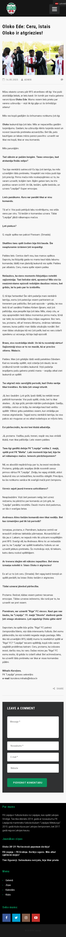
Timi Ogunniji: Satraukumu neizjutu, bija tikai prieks (30, 860)
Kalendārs (10, 889)
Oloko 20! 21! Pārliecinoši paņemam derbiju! (26, 846)
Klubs (8, 894)
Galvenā (9, 880)
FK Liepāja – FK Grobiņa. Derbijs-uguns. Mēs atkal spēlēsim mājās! (29, 853)
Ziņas (8, 885)
